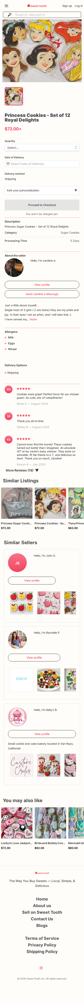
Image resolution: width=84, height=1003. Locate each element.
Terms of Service (42, 938)
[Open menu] (6, 6)
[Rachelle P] (17, 639)
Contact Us (42, 918)
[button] (42, 50)
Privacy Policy (42, 945)
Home (42, 899)
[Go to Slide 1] (14, 96)
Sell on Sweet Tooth (42, 912)
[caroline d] (14, 267)
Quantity (10, 141)
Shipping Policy (42, 951)
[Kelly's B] (17, 717)
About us (42, 905)
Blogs (42, 925)
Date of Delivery (14, 157)
